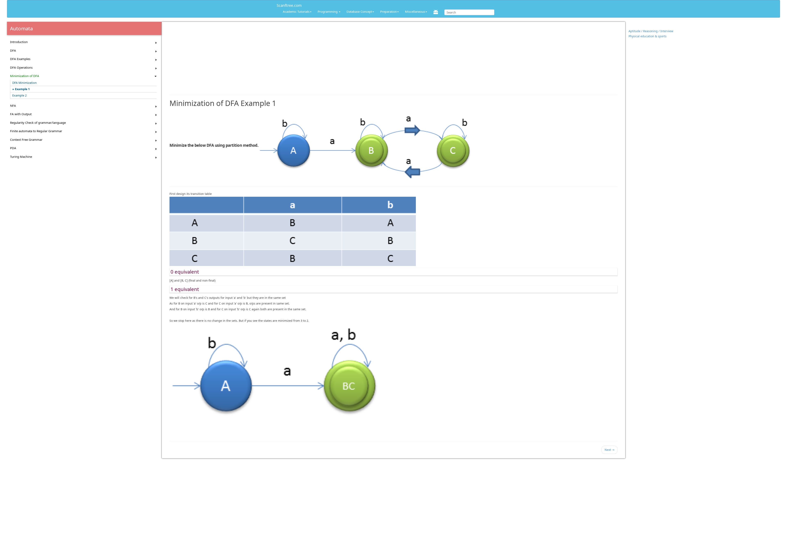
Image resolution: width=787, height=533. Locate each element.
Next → (609, 450)
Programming (328, 11)
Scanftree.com (289, 4)
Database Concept (359, 11)
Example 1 (22, 89)
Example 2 (19, 95)
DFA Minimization (24, 83)
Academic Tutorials (296, 11)
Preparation (388, 11)
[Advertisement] (393, 56)
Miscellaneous (415, 11)
